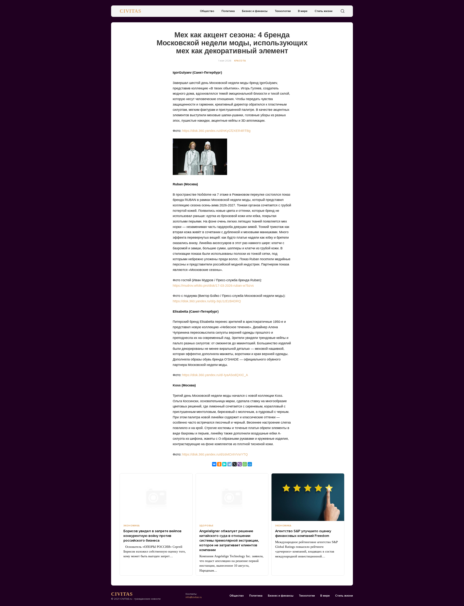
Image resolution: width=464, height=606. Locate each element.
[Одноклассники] (219, 464)
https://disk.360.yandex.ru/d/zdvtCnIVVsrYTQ (215, 454)
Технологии (283, 11)
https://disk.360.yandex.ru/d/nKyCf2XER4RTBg (216, 131)
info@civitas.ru (194, 597)
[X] (234, 464)
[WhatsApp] (245, 464)
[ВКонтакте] (214, 464)
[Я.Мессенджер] (224, 464)
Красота (240, 60)
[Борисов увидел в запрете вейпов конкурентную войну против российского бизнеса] (156, 497)
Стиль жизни (323, 11)
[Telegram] (229, 464)
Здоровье (206, 525)
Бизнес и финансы (255, 11)
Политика (228, 11)
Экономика (131, 525)
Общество (207, 11)
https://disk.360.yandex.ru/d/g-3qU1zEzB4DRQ (207, 301)
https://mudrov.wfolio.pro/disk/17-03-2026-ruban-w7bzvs (213, 285)
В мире (302, 11)
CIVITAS (130, 11)
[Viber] (239, 464)
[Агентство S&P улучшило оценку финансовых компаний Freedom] (308, 497)
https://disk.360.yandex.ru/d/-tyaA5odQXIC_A (215, 375)
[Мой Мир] (250, 464)
